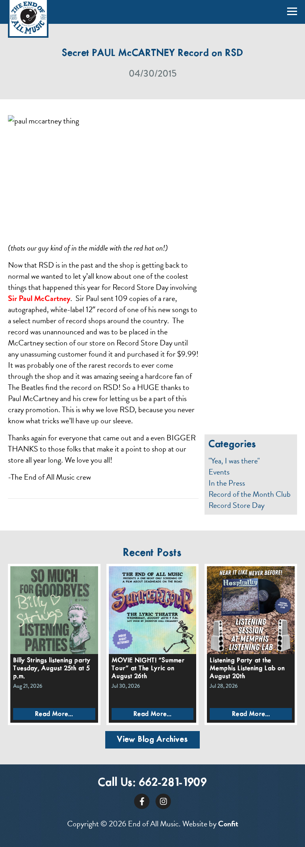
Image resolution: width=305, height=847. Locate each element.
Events (219, 471)
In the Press (226, 482)
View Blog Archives (152, 739)
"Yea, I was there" (234, 460)
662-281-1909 (173, 783)
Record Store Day (236, 505)
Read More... (54, 714)
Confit (228, 824)
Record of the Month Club (249, 494)
